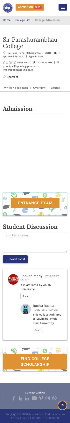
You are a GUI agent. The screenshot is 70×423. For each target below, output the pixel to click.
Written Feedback (16, 87)
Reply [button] (25, 296)
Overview (39, 87)
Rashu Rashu (43, 305)
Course (55, 87)
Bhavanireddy (31, 276)
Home (7, 20)
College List (23, 20)
